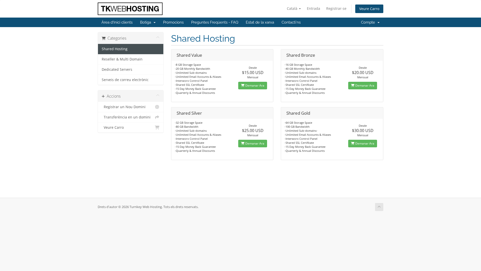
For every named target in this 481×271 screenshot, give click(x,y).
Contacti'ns (291, 22)
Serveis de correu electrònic (125, 80)
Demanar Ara (254, 85)
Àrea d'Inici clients (117, 22)
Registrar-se (336, 8)
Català (292, 8)
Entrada (313, 8)
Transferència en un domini (126, 117)
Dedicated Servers (117, 69)
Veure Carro (369, 8)
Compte (369, 22)
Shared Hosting (115, 49)
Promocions (173, 22)
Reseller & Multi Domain (122, 59)
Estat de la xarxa (260, 22)
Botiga (146, 22)
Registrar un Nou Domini (124, 107)
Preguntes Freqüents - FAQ (214, 22)
